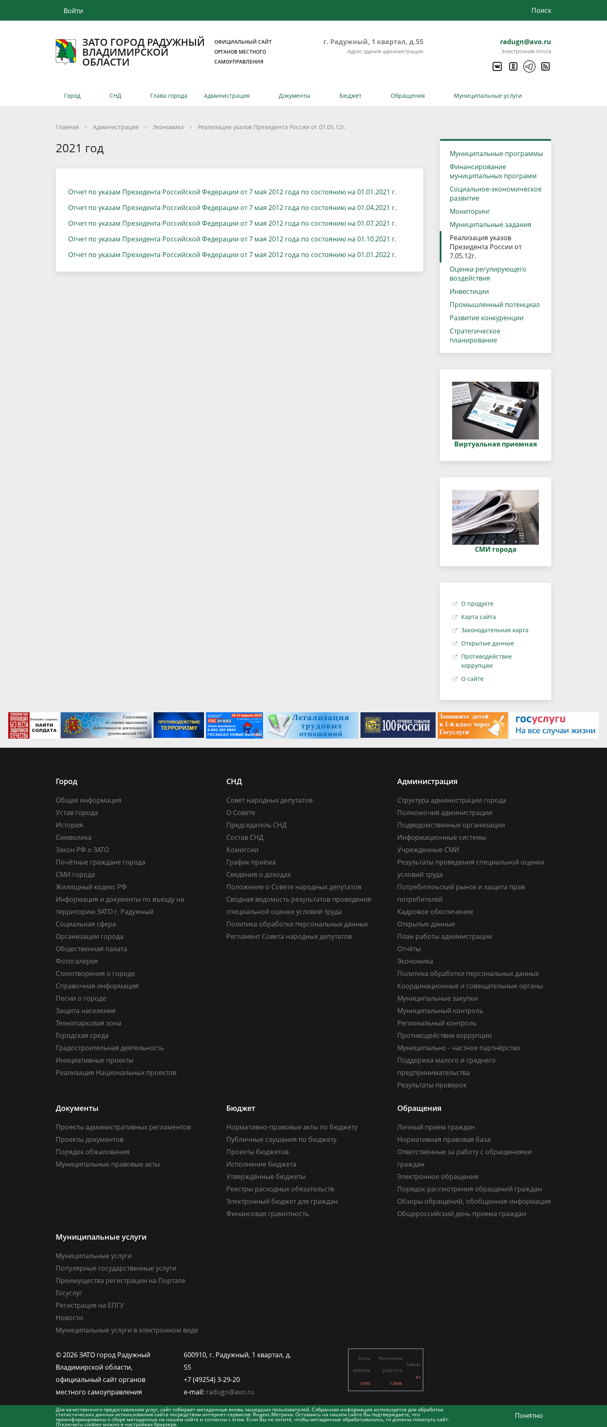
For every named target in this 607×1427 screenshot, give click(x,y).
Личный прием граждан (436, 1127)
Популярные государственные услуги (116, 1268)
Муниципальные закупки (437, 998)
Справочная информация (97, 985)
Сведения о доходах (258, 874)
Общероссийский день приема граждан (461, 1213)
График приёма (251, 862)
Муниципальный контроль (440, 1010)
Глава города (168, 95)
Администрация (227, 95)
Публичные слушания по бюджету (281, 1139)
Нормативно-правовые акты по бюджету (292, 1127)
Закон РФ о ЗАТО (82, 849)
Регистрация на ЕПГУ (90, 1305)
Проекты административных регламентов (123, 1127)
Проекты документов (89, 1139)
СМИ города (75, 874)
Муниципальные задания (490, 224)
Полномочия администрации (444, 812)
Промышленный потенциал (495, 304)
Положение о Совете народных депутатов (293, 886)
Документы (295, 95)
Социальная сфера (86, 923)
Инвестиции (469, 291)
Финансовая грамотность (267, 1213)
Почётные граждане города (100, 862)
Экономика (168, 127)
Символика (74, 837)
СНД (115, 95)
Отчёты (409, 948)
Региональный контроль (437, 1023)
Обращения (408, 95)
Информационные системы (441, 837)
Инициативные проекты (94, 1060)
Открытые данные (487, 643)
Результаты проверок (432, 1084)
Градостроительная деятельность (110, 1047)
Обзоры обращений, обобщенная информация (474, 1201)
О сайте (472, 679)
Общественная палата (91, 948)
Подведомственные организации (451, 824)
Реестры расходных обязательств (280, 1188)
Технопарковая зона (88, 1023)
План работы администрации (444, 936)
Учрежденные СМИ (428, 849)
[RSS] (545, 66)
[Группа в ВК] (497, 66)
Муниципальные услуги (488, 95)
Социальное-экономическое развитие (496, 193)
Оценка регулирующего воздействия (488, 274)
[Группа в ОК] (513, 66)
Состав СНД (244, 837)
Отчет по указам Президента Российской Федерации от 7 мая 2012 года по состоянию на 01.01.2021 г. (232, 191)
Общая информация (88, 800)
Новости (69, 1317)
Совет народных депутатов (269, 800)
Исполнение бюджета (261, 1164)
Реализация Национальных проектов (116, 1072)
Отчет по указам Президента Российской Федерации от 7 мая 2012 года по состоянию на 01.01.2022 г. (232, 254)
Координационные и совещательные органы (470, 985)
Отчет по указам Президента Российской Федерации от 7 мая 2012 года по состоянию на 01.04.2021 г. (232, 207)
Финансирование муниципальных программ (493, 171)
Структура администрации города (451, 800)
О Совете (240, 812)
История (69, 824)
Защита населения (86, 1010)
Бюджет (350, 95)
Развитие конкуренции (487, 317)
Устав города (77, 812)
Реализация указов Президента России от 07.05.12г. (272, 127)
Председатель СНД (256, 824)
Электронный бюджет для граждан (282, 1201)
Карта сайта (478, 617)
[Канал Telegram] (529, 66)
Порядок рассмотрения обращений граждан (469, 1188)
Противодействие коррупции (444, 1035)
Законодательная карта (495, 630)
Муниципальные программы (496, 153)
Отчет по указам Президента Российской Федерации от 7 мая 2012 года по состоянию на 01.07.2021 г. (232, 223)
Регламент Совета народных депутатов (289, 936)
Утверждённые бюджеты (266, 1176)
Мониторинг (470, 211)
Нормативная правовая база (444, 1139)
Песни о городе (81, 998)
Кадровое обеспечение (435, 911)
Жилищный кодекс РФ (91, 886)
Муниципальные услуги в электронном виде (127, 1330)
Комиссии (242, 849)
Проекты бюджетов (257, 1151)
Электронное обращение (438, 1176)
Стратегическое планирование (475, 335)
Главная (67, 127)
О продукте (477, 603)
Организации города (89, 936)
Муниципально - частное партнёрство (458, 1047)
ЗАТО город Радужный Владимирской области (177, 52)
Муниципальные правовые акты (108, 1164)
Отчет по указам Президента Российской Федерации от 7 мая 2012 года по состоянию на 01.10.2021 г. (232, 238)
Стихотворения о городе (95, 973)
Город (72, 95)
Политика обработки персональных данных (297, 923)
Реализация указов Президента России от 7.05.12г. (486, 246)
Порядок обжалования (93, 1151)
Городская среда (82, 1035)
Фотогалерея (77, 961)
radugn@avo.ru (525, 41)
